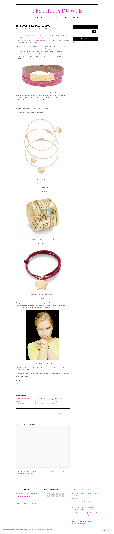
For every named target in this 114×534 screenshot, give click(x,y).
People (50, 17)
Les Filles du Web (57, 10)
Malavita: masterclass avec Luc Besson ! (30, 410)
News (38, 28)
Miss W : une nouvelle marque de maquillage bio (52, 413)
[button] (42, 75)
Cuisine (66, 17)
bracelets (18, 49)
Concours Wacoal (79, 509)
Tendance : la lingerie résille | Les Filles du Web (84, 507)
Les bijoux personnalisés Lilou (33, 25)
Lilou (35, 42)
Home (50, 3)
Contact (63, 3)
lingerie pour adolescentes (43, 40)
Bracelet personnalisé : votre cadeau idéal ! (28, 500)
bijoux (56, 40)
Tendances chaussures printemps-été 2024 (28, 493)
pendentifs (57, 49)
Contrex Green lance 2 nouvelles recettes (27, 503)
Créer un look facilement (23, 496)
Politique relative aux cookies (45, 531)
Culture (57, 17)
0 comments (44, 28)
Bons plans (75, 17)
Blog (56, 3)
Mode (36, 17)
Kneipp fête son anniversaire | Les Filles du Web (84, 513)
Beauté (43, 17)
